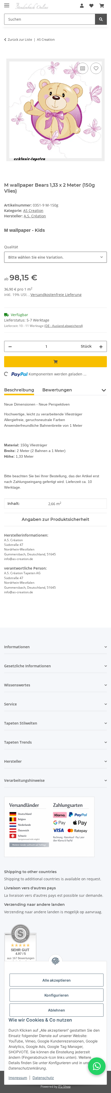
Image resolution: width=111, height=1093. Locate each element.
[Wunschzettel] (91, 6)
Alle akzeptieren (56, 980)
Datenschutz (43, 1077)
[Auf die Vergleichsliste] (82, 68)
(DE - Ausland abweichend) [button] (63, 326)
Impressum (18, 1077)
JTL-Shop (64, 1086)
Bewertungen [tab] (57, 390)
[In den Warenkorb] (8, 56)
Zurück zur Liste (20, 39)
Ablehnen (56, 1010)
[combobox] (55, 257)
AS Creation (33, 210)
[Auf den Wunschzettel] (96, 68)
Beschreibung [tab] (19, 390)
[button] (81, 6)
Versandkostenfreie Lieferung (56, 294)
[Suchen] (101, 19)
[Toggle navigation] (6, 3)
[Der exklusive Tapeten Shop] (31, 6)
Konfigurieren (56, 995)
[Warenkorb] (102, 6)
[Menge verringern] (10, 346)
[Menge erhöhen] (101, 346)
